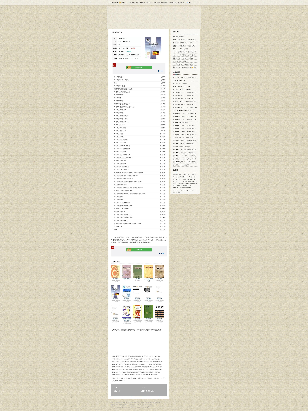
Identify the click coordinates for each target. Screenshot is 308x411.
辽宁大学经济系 (179, 83)
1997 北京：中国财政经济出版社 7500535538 (188, 113)
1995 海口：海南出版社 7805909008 (185, 141)
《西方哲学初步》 (192, 177)
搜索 (189, 3)
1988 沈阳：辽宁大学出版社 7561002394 (186, 98)
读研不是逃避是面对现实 (160, 2)
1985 (181, 86)
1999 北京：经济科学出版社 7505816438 (186, 134)
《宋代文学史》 (177, 179)
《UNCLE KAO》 (177, 192)
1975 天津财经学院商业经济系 (183, 144)
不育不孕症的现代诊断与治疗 (127, 319)
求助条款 (142, 2)
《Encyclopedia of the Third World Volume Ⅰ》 (185, 181)
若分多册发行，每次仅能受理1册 (131, 58)
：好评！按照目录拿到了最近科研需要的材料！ (186, 40)
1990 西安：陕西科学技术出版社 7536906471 (190, 162)
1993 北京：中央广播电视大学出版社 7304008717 (189, 153)
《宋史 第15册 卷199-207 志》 (187, 190)
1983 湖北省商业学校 (181, 147)
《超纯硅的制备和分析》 (181, 177)
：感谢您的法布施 (178, 37)
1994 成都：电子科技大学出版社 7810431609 (188, 159)
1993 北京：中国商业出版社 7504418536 (186, 95)
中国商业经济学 (126, 279)
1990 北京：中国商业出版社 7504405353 (186, 104)
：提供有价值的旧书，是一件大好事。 (183, 43)
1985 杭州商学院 (180, 165)
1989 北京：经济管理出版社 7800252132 (186, 150)
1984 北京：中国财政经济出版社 (184, 137)
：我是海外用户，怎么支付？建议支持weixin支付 (186, 64)
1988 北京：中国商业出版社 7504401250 (186, 77)
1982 (178, 80)
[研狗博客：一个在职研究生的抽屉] (117, 2)
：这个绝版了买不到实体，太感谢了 (183, 58)
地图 (148, 407)
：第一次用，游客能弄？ (180, 61)
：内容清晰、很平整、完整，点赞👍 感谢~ (185, 67)
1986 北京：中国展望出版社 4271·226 (186, 125)
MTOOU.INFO (126, 407)
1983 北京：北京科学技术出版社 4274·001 (187, 119)
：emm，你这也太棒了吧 (180, 49)
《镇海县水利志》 (177, 174)
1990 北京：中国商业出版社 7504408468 (186, 101)
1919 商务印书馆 (180, 122)
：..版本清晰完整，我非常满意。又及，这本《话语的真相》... (191, 55)
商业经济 (138, 279)
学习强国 (149, 2)
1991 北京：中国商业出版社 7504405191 (186, 128)
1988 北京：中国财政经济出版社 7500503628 (188, 116)
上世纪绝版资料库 (133, 2)
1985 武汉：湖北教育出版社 (184, 156)
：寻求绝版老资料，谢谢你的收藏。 (184, 46)
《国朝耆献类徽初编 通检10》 (188, 179)
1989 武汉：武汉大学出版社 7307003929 (186, 131)
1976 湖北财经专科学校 (181, 89)
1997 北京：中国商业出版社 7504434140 (186, 92)
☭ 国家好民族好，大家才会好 (176, 2)
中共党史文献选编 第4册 (149, 279)
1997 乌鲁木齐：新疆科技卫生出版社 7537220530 (193, 110)
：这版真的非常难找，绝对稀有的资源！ (185, 52)
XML (145, 407)
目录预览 (133, 48)
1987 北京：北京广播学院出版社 (184, 107)
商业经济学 (115, 279)
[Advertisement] (154, 17)
